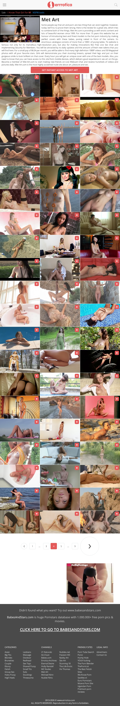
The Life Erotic (65, 666)
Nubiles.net (64, 652)
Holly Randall (47, 666)
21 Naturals (46, 652)
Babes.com (46, 657)
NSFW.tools (38, 12)
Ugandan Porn (84, 686)
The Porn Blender (86, 663)
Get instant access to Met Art (60, 70)
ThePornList (83, 666)
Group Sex (9, 671)
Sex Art (62, 660)
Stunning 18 (64, 663)
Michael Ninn (47, 674)
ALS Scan (45, 654)
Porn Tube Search (86, 652)
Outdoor (27, 657)
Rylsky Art (64, 657)
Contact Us (102, 654)
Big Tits (8, 654)
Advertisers (102, 652)
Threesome (28, 677)
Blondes (8, 657)
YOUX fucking (84, 660)
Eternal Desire (47, 663)
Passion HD (64, 654)
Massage (27, 654)
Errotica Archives (49, 660)
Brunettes (9, 660)
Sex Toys (27, 663)
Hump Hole (83, 657)
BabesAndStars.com (20, 617)
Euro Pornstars (85, 680)
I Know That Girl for (19, 12)
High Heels (10, 677)
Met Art (44, 671)
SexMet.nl (82, 677)
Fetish (7, 669)
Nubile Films (47, 677)
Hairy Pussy (10, 674)
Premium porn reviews (84, 690)
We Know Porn (84, 674)
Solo (25, 671)
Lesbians (27, 652)
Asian (7, 652)
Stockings (27, 674)
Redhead (27, 660)
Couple (8, 663)
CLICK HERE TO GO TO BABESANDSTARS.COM (60, 629)
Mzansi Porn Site (85, 683)
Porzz (80, 654)
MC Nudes (46, 669)
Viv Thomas (64, 669)
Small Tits (27, 669)
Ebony (8, 666)
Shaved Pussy (29, 666)
